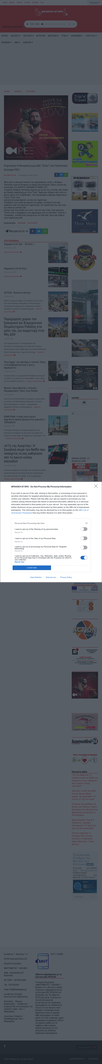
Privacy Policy (66, 577)
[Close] (96, 486)
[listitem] (51, 523)
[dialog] (51, 532)
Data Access (51, 577)
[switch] (83, 529)
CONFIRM (32, 568)
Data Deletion (36, 577)
